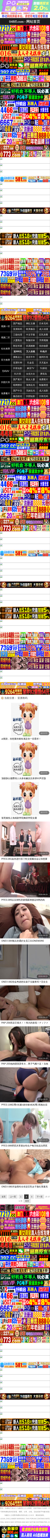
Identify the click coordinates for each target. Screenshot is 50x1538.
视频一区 (5, 326)
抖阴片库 (5, 382)
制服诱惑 (43, 385)
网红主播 (30, 323)
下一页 (39, 1197)
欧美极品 (30, 329)
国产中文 (17, 390)
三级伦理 (17, 334)
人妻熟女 (17, 340)
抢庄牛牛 (30, 357)
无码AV (5, 371)
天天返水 (43, 362)
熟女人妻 (30, 379)
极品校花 (17, 396)
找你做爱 (43, 346)
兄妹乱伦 (30, 390)
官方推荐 (5, 360)
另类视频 (43, 340)
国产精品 (17, 323)
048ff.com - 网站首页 (24, 21)
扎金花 (30, 362)
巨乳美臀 (43, 334)
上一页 (13, 1197)
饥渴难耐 (30, 346)
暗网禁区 (17, 385)
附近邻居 (17, 346)
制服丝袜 (30, 340)
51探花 (43, 368)
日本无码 (43, 323)
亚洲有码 (17, 329)
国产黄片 (17, 379)
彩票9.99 (17, 362)
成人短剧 (43, 390)
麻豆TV (30, 368)
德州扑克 (43, 357)
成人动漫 (43, 329)
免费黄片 (43, 379)
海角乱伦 (30, 385)
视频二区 (5, 337)
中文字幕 (30, 334)
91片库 (17, 374)
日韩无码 (43, 396)
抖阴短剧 (30, 396)
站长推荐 (5, 348)
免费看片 (5, 393)
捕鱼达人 (17, 357)
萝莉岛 (43, 374)
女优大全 (30, 374)
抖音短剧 (17, 368)
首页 (4, 1197)
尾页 (27, 1201)
